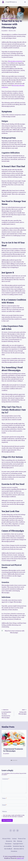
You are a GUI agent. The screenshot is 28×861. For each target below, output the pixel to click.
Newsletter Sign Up (18, 846)
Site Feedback (8, 849)
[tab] (11, 760)
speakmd (5, 30)
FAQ (14, 841)
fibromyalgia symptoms (15, 61)
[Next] (24, 744)
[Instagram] (17, 830)
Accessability (8, 846)
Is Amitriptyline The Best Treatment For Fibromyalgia (6, 713)
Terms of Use (22, 838)
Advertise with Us (19, 849)
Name (4, 798)
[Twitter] (14, 830)
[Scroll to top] (24, 859)
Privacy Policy (6, 838)
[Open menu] (25, 2)
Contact (14, 838)
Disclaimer (8, 843)
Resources (9, 841)
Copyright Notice (18, 843)
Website (4, 811)
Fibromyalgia (5, 18)
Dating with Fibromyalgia (22, 712)
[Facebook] (10, 830)
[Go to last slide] (4, 744)
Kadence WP (20, 858)
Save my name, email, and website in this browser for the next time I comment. (13, 816)
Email (4, 805)
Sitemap (19, 841)
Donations (14, 851)
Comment (5, 779)
